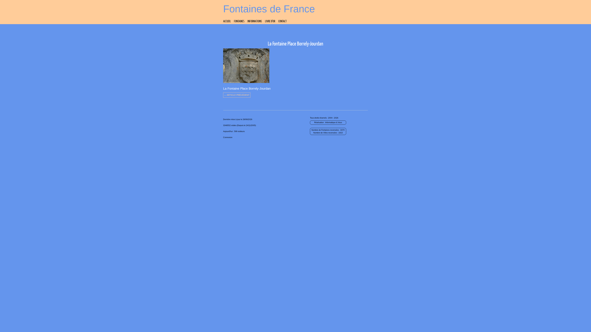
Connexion (227, 137)
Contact (282, 21)
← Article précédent (236, 95)
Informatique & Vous (333, 122)
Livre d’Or (270, 21)
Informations (254, 21)
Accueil (227, 21)
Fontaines (239, 21)
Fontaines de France (269, 8)
